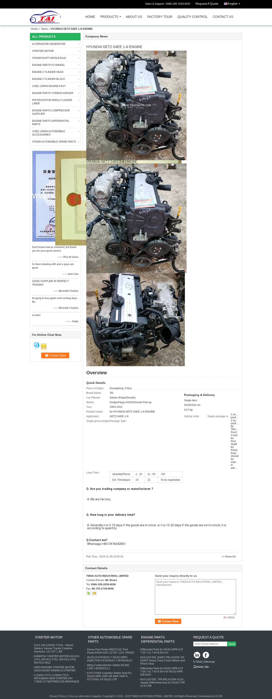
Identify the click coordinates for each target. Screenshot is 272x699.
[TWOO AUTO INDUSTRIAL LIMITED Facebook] (206, 655)
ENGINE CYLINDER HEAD (48, 72)
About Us (134, 16)
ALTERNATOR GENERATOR (48, 44)
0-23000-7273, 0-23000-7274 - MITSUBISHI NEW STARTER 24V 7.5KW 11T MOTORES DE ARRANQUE (56, 678)
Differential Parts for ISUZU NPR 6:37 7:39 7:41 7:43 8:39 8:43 (161, 651)
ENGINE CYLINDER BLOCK (48, 79)
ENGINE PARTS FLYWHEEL (48, 65)
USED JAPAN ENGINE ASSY (49, 86)
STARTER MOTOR (43, 51)
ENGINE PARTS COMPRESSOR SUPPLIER (51, 112)
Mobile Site (202, 666)
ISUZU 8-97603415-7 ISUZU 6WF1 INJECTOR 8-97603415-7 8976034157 (110, 659)
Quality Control (192, 16)
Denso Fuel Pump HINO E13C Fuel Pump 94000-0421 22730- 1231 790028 (110, 651)
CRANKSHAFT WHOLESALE (49, 58)
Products (109, 16)
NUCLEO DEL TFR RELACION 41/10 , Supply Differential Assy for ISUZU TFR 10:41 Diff (162, 682)
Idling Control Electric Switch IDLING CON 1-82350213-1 (108, 667)
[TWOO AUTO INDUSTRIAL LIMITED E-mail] (94, 593)
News (44, 28)
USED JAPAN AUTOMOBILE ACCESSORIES (48, 133)
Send (231, 644)
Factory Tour (159, 16)
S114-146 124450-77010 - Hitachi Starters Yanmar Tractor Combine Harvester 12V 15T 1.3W (53, 648)
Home (90, 16)
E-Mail (197, 661)
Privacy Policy (58, 696)
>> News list (229, 556)
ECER (218, 696)
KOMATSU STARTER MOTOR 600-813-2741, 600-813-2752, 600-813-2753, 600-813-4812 (57, 659)
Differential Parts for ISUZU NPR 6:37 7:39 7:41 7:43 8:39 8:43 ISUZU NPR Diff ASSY (161, 671)
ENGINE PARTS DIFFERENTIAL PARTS (50, 122)
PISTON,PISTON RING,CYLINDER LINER (52, 102)
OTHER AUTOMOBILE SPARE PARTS (54, 141)
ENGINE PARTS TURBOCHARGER (52, 93)
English (233, 3)
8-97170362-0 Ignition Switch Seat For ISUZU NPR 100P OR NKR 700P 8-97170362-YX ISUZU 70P (109, 676)
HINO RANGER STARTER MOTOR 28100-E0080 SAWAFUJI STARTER (55, 669)
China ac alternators (79, 696)
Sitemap (209, 661)
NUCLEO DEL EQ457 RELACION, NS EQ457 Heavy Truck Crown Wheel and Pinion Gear (162, 660)
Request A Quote (207, 3)
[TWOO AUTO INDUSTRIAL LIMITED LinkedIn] (197, 655)
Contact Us (223, 16)
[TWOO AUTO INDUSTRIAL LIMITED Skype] (88, 593)
